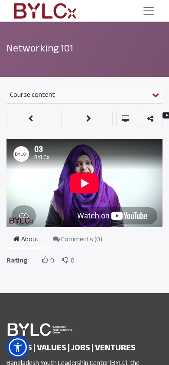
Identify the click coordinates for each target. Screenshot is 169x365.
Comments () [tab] (81, 239)
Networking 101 (39, 48)
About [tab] (29, 239)
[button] (32, 119)
